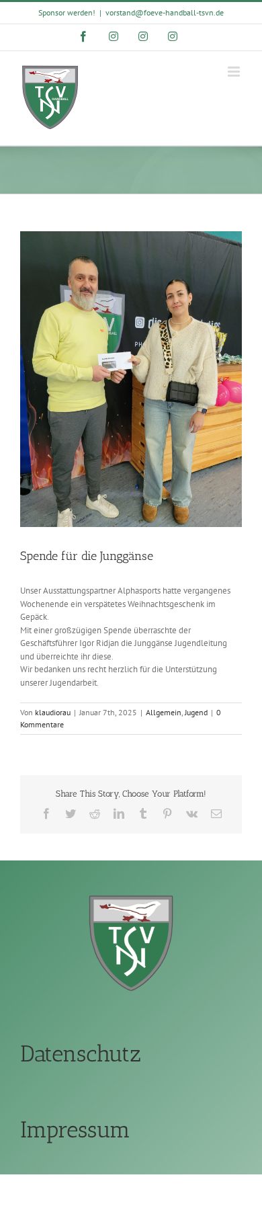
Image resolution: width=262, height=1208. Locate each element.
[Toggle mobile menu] (235, 72)
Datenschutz (80, 1054)
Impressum (75, 1129)
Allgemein (163, 712)
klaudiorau (53, 712)
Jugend (196, 712)
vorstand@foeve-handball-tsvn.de (164, 12)
